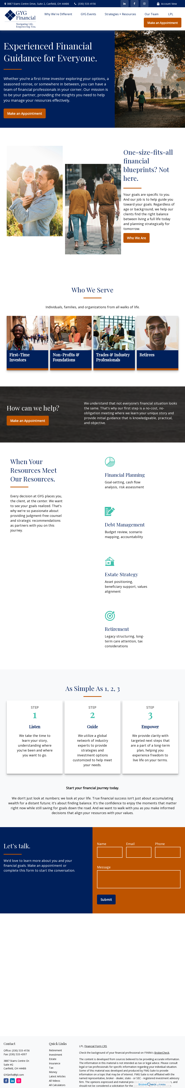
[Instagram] (18, 1080)
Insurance (54, 1063)
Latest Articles (57, 1076)
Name (101, 844)
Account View (169, 3)
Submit (106, 899)
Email (130, 844)
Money (53, 1072)
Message (104, 867)
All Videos (54, 1080)
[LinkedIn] (125, 3)
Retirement (55, 1050)
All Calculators (57, 1085)
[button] (58, 14)
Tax (51, 1067)
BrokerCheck (161, 1052)
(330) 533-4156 (87, 3)
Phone (160, 844)
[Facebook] (134, 3)
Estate (52, 1059)
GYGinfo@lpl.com (14, 1074)
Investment (55, 1054)
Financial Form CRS (95, 1046)
